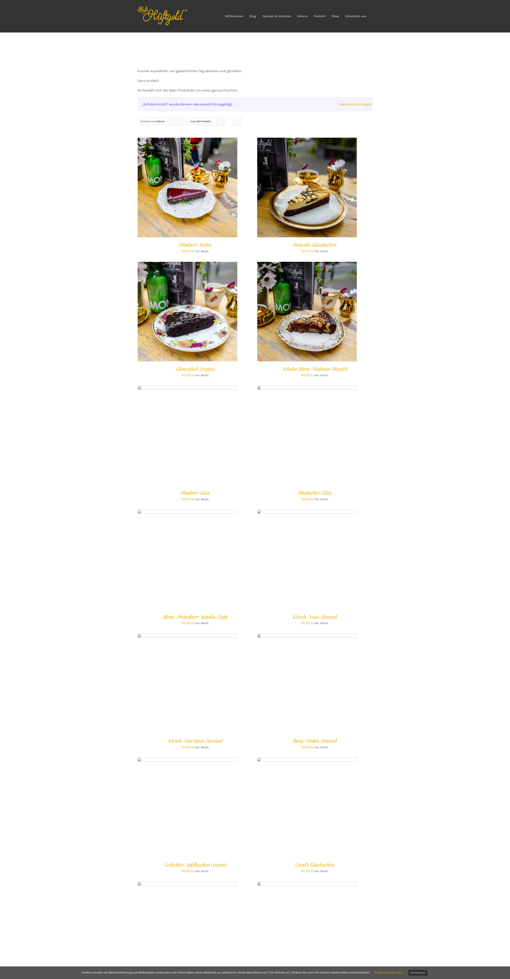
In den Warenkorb (179, 188)
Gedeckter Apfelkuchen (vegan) (195, 864)
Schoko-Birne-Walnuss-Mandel (314, 368)
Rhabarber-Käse (315, 492)
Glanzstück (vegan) (195, 368)
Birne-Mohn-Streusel (315, 740)
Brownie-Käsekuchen (314, 244)
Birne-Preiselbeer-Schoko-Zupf (195, 616)
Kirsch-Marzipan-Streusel (195, 740)
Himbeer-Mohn (195, 244)
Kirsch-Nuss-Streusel (315, 616)
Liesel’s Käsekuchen (314, 864)
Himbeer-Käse (195, 492)
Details (203, 188)
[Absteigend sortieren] (182, 121)
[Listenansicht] (237, 121)
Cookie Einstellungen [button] (389, 972)
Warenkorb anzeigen (356, 104)
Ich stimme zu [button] (418, 972)
